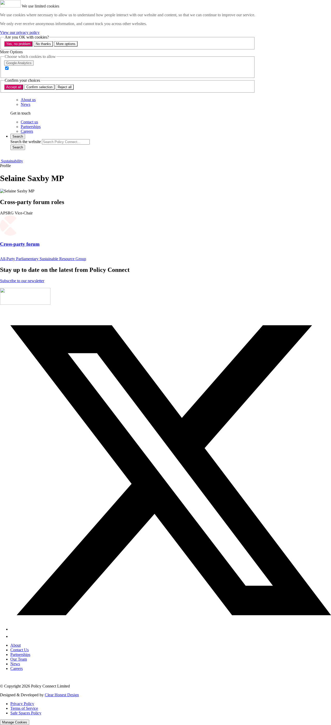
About (15, 645)
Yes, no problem (18, 44)
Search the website (25, 141)
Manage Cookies (14, 722)
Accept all (13, 87)
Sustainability (11, 161)
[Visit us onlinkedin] (13, 636)
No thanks (43, 44)
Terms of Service (24, 708)
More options (66, 44)
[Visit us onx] (170, 629)
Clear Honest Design (62, 695)
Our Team (18, 659)
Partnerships (20, 654)
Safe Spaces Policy (25, 713)
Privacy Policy (22, 703)
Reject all (65, 87)
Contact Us (19, 650)
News (15, 664)
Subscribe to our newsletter (22, 281)
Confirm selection (39, 87)
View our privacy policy (20, 32)
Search (17, 147)
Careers (16, 668)
